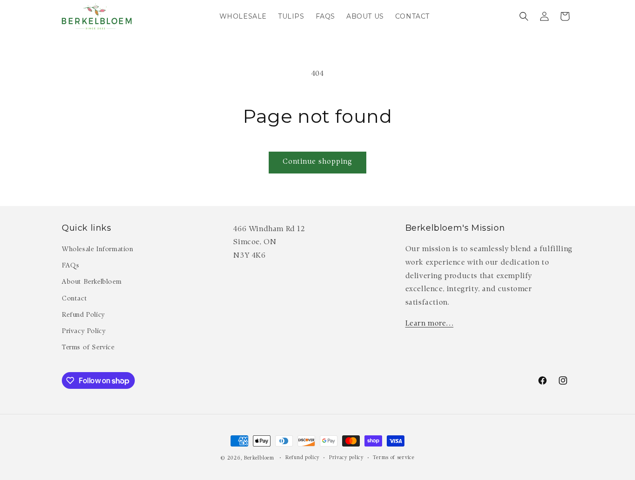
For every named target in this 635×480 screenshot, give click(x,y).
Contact (74, 299)
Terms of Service (88, 348)
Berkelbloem (259, 458)
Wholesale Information (97, 250)
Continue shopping (317, 162)
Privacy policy (346, 457)
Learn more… (429, 323)
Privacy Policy (84, 331)
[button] (524, 16)
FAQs (70, 266)
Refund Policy (83, 315)
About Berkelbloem (91, 282)
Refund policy (302, 457)
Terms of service (393, 457)
